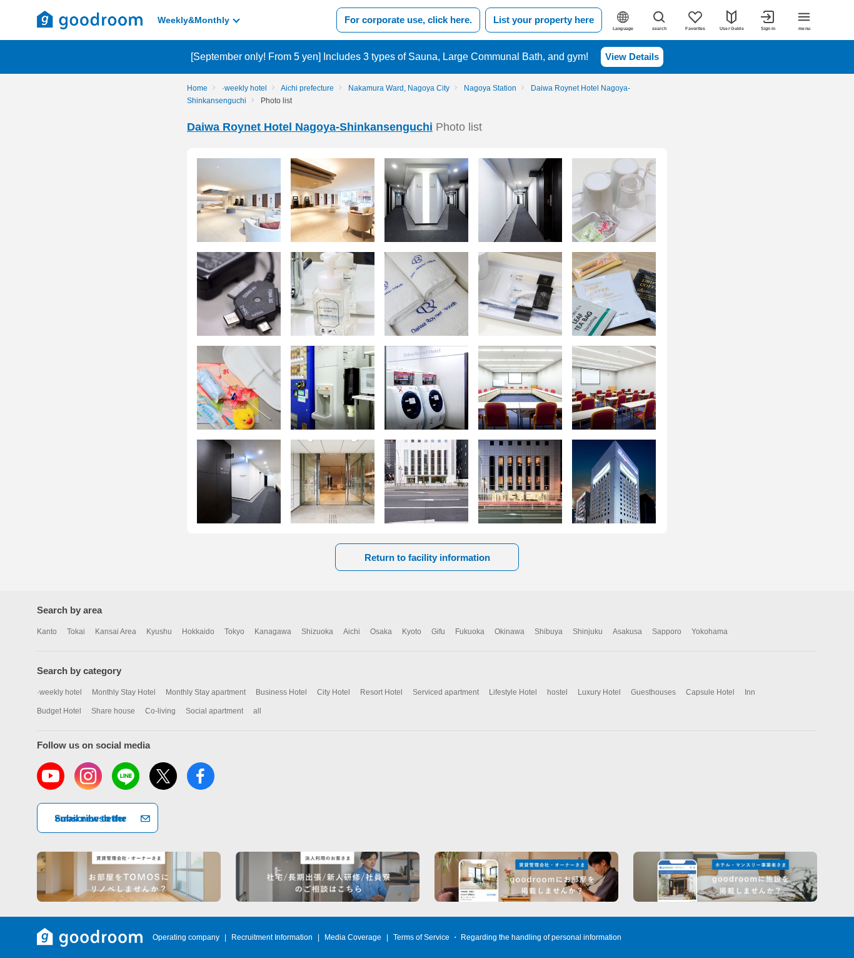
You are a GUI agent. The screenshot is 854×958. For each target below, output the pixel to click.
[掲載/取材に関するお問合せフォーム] (725, 877)
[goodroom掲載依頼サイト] (526, 877)
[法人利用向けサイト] (327, 877)
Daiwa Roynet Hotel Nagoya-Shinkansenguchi (310, 127)
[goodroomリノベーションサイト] (129, 877)
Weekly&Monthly (193, 20)
